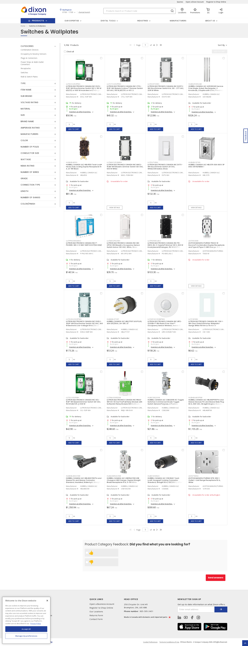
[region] (26, 620)
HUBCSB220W (154, 397)
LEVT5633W (193, 241)
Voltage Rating (29, 102)
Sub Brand (26, 96)
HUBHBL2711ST (113, 319)
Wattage (26, 159)
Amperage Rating (30, 127)
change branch (84, 12)
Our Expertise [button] (72, 20)
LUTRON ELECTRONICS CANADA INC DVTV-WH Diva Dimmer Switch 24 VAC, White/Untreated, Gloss (165, 167)
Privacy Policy (35, 623)
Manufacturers (178, 20)
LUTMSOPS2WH (113, 241)
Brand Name (27, 121)
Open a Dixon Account (195, 2)
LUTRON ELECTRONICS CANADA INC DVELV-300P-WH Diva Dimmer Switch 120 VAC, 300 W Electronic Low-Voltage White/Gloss (84, 323)
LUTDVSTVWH (153, 84)
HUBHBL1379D (194, 162)
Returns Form (96, 615)
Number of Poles (30, 146)
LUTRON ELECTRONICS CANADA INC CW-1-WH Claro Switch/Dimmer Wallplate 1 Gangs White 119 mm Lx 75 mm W (205, 323)
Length (24, 191)
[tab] (38, 46)
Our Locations (96, 611)
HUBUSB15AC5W (114, 476)
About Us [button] (210, 20)
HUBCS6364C (154, 476)
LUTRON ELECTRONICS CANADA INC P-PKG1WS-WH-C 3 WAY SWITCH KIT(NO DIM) (84, 244)
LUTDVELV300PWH (74, 319)
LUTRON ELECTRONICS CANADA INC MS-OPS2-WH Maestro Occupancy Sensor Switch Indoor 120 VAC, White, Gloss (123, 245)
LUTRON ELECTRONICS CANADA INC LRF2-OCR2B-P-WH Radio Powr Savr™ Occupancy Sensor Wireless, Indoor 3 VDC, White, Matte (165, 324)
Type (23, 83)
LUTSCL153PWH (72, 397)
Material (25, 108)
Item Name (26, 89)
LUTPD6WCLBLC (154, 241)
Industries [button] (142, 20)
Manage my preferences (26, 636)
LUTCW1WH (193, 319)
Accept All (26, 629)
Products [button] (38, 20)
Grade (24, 178)
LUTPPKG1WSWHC (73, 241)
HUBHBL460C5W (73, 476)
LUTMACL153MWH (114, 162)
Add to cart (73, 129)
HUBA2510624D (195, 84)
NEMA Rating (27, 165)
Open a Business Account (102, 604)
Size (23, 115)
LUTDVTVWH (153, 162)
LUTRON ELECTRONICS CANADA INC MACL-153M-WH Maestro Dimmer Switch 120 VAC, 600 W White (125, 167)
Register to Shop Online (216, 2)
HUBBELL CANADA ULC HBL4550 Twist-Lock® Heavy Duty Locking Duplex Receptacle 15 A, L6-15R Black (84, 167)
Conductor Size (30, 153)
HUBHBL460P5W (195, 397)
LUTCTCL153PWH (114, 84)
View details (114, 207)
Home (23, 26)
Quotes (180, 2)
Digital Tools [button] (108, 20)
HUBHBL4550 (71, 162)
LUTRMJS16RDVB (114, 397)
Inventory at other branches (80, 112)
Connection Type (30, 184)
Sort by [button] (221, 45)
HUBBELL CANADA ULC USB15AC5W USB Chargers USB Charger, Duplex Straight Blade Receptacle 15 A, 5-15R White (123, 480)
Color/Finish (28, 203)
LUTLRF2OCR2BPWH (156, 319)
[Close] (47, 600)
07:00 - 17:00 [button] (67, 12)
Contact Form (96, 619)
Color (24, 140)
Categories (27, 46)
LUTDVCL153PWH (73, 84)
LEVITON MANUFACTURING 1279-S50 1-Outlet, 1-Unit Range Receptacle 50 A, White (204, 480)
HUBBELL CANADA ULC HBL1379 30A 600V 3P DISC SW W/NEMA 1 (206, 166)
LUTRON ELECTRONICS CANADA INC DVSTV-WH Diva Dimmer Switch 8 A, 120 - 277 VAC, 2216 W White (166, 88)
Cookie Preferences (150, 642)
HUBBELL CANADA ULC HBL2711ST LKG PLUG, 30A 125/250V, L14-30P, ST (124, 322)
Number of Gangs (30, 197)
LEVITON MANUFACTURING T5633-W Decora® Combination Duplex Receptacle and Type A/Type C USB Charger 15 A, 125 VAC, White (206, 246)
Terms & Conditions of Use (169, 642)
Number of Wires (30, 172)
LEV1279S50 (193, 476)
